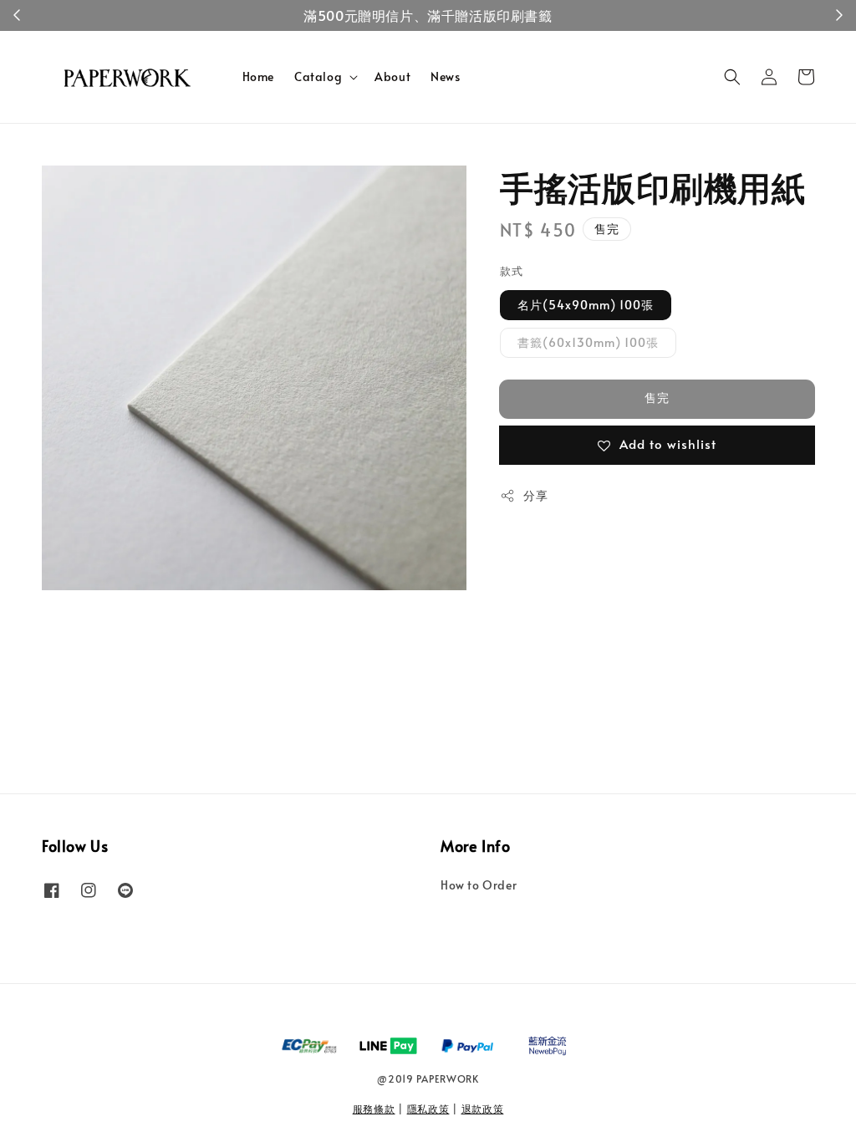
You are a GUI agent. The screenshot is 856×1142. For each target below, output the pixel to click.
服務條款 (374, 1108)
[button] (732, 77)
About (392, 76)
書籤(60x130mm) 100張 (588, 342)
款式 (511, 270)
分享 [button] (535, 495)
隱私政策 (428, 1108)
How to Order (479, 885)
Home (258, 76)
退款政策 (482, 1108)
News (445, 76)
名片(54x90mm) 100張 (585, 305)
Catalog (318, 76)
